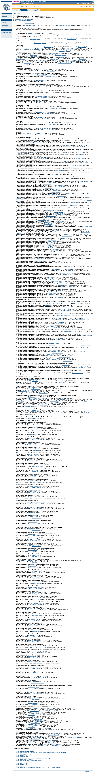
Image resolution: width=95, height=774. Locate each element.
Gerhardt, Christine (36, 425)
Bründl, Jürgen (40, 48)
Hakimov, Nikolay (40, 258)
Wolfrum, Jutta (21, 209)
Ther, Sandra (26, 28)
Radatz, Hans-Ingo (37, 530)
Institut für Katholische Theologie (24, 759)
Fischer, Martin (83, 367)
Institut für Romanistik (21, 764)
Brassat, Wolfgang (52, 76)
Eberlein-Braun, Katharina (36, 180)
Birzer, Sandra (82, 47)
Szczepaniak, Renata (68, 193)
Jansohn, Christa (22, 153)
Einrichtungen (16, 13)
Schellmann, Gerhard (33, 713)
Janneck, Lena (64, 234)
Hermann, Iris (34, 56)
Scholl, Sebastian (52, 182)
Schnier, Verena (55, 174)
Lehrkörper (4, 22)
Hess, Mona (60, 313)
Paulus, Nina (32, 741)
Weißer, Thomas (71, 39)
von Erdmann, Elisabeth (64, 63)
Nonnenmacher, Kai (65, 25)
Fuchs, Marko (49, 246)
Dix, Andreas (82, 59)
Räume (28, 10)
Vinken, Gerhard (63, 290)
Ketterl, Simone (51, 194)
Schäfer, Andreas (64, 87)
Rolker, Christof (41, 61)
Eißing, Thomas (64, 172)
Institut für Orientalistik (22, 763)
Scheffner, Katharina (51, 740)
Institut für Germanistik (22, 756)
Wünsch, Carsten (51, 118)
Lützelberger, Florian (64, 51)
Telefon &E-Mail (36, 10)
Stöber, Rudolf (27, 63)
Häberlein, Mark (51, 102)
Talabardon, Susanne (62, 282)
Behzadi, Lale (42, 157)
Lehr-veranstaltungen (16, 10)
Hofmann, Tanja (42, 745)
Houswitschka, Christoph (59, 303)
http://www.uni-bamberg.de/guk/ (24, 20)
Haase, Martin (50, 129)
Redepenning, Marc (35, 39)
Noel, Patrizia (35, 556)
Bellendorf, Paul (62, 57)
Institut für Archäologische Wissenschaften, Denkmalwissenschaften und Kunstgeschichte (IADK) (41, 752)
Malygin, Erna (70, 258)
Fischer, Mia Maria (82, 181)
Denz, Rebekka (53, 225)
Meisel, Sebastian (46, 245)
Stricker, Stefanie (56, 192)
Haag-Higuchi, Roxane (50, 222)
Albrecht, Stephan (54, 343)
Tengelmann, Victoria (60, 55)
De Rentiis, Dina (35, 389)
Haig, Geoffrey (70, 266)
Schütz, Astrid (54, 402)
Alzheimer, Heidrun (67, 274)
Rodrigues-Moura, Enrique (31, 49)
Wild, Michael (54, 242)
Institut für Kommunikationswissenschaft (26, 762)
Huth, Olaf (34, 562)
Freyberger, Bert (58, 212)
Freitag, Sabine (31, 25)
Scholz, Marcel (44, 405)
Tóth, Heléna (57, 214)
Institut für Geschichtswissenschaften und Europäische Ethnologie (33, 758)
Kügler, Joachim (58, 297)
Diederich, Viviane (80, 158)
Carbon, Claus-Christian (40, 398)
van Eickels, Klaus (53, 279)
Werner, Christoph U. (42, 122)
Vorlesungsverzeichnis (6, 32)
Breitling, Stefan (59, 170)
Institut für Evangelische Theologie (25, 754)
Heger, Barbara (54, 53)
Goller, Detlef (76, 217)
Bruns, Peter (65, 411)
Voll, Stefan (35, 381)
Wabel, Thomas (24, 64)
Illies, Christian (50, 113)
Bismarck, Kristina (75, 202)
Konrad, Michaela (83, 162)
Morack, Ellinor (41, 261)
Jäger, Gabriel (55, 249)
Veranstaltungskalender (6, 35)
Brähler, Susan (65, 145)
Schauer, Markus (66, 49)
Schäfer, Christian (51, 350)
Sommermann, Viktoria (40, 43)
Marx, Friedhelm (80, 347)
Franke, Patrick (51, 124)
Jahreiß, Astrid (47, 184)
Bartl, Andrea (30, 382)
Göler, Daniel (48, 188)
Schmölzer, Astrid (75, 165)
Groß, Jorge (21, 401)
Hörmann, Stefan (22, 391)
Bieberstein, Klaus (31, 390)
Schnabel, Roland (63, 213)
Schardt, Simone (30, 406)
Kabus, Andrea (55, 230)
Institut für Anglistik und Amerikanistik (25, 751)
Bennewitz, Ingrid (48, 47)
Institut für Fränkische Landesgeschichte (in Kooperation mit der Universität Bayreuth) (38, 767)
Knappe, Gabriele (86, 142)
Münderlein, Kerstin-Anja (79, 146)
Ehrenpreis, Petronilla (48, 210)
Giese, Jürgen (55, 744)
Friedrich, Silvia (32, 33)
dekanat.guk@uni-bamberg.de (25, 19)
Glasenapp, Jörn (45, 97)
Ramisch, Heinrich (33, 141)
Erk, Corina (50, 244)
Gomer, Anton (33, 55)
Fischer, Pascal (70, 48)
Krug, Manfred (50, 71)
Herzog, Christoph (51, 359)
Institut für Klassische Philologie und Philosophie (29, 760)
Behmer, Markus (29, 23)
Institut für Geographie (22, 755)
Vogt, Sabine (62, 283)
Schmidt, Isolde (80, 154)
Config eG (87, 771)
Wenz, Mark (19, 383)
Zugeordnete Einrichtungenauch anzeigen (5, 25)
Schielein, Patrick (56, 190)
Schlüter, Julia (44, 150)
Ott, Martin (32, 85)
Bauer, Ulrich (88, 226)
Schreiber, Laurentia (52, 138)
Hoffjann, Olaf (41, 721)
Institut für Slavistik (21, 766)
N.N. (43, 81)
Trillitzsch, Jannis (20, 52)
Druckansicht (4, 16)
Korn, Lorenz (62, 221)
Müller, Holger (52, 241)
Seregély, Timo (70, 168)
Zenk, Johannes (61, 238)
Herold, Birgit (28, 745)
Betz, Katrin (63, 256)
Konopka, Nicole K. (44, 403)
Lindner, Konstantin (52, 108)
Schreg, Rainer (62, 161)
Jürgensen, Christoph (53, 735)
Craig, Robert (62, 152)
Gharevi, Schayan (74, 176)
